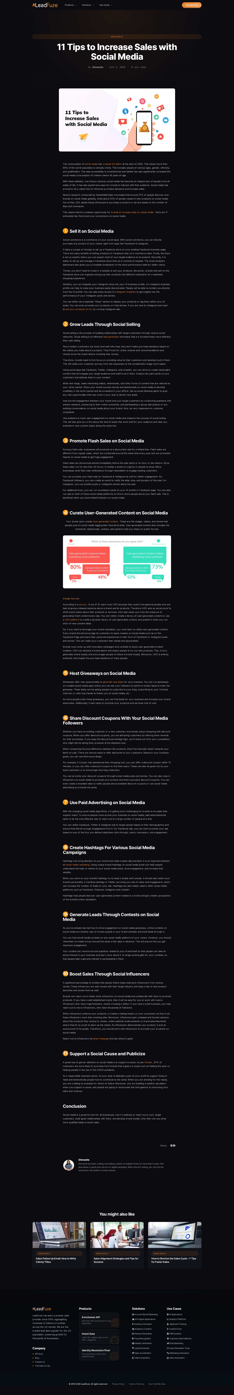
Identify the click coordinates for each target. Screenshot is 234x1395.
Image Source (71, 598)
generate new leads (113, 682)
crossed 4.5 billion (112, 164)
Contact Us (192, 5)
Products (69, 5)
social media (91, 164)
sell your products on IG (78, 309)
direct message (101, 1038)
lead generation (111, 336)
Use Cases (104, 5)
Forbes (148, 1062)
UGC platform (72, 619)
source (83, 604)
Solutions (87, 5)
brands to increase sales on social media (132, 212)
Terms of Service (136, 1384)
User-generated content (105, 521)
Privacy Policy (118, 1384)
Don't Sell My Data (157, 1384)
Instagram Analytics (125, 292)
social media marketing (78, 864)
